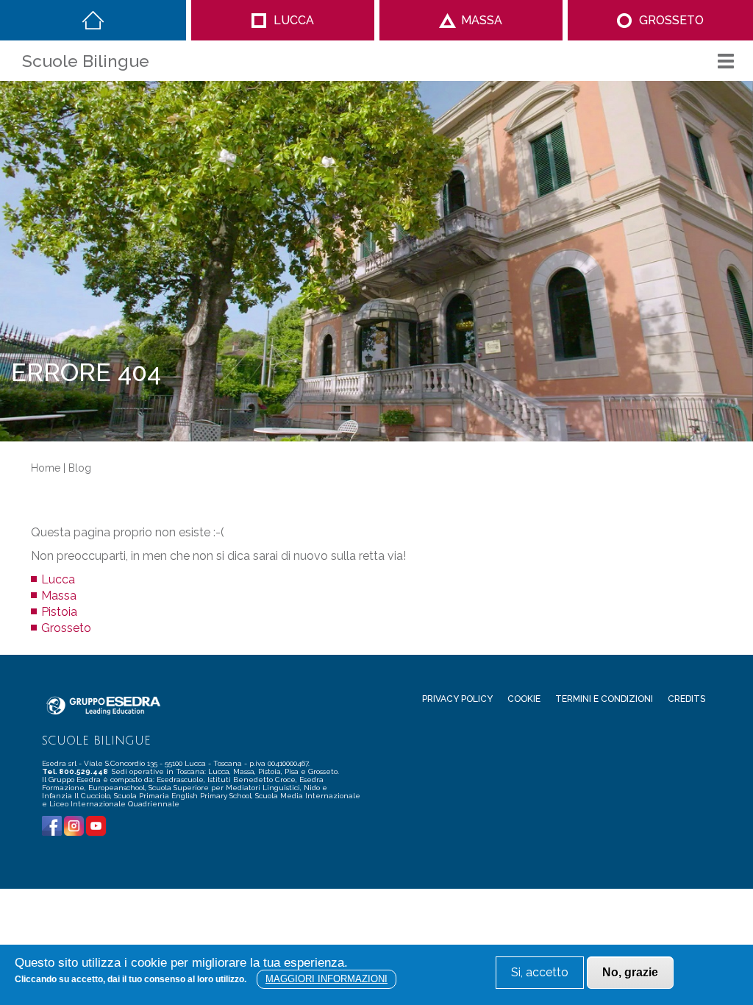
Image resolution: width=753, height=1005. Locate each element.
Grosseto (671, 20)
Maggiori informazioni (326, 978)
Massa (481, 20)
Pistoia (59, 612)
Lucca (294, 20)
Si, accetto (539, 972)
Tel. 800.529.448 (76, 771)
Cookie (523, 699)
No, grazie (630, 972)
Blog (79, 468)
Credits (686, 699)
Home (93, 20)
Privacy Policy (457, 699)
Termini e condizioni (604, 699)
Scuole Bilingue (85, 61)
